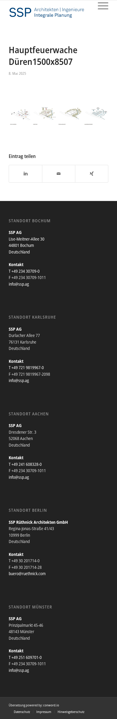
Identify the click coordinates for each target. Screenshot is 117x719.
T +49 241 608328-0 (25, 464)
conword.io (51, 705)
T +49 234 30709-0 (24, 271)
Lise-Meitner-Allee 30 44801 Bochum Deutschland (26, 245)
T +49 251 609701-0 (25, 657)
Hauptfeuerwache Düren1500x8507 (43, 56)
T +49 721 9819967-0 (26, 367)
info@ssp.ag (19, 284)
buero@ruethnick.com (27, 573)
